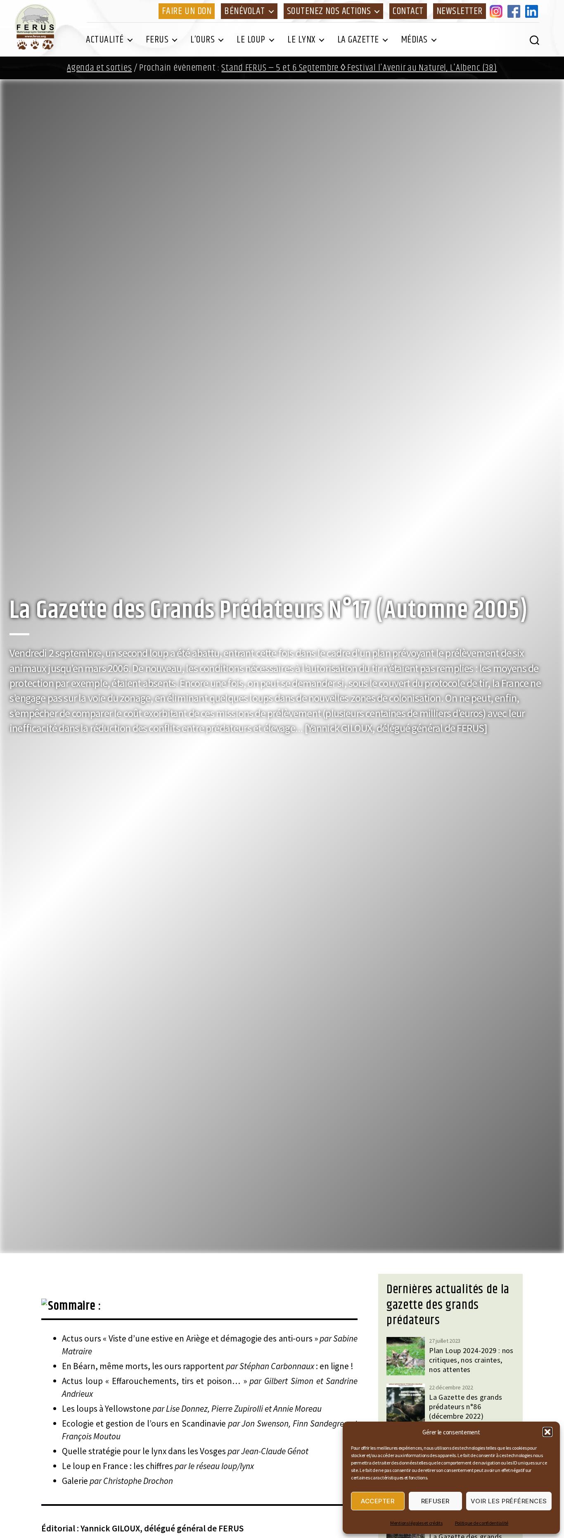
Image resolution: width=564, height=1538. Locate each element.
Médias (414, 39)
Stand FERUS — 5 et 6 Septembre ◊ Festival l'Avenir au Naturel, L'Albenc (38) (359, 68)
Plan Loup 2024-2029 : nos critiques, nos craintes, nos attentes (471, 1360)
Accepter (377, 1501)
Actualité (105, 39)
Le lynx (301, 39)
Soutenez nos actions (329, 11)
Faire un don (186, 11)
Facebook (515, 11)
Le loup (251, 39)
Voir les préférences (509, 1501)
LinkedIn (533, 11)
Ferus (157, 39)
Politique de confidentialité (481, 1523)
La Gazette (358, 39)
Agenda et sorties (99, 68)
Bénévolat (244, 11)
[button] (547, 1432)
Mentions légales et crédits (416, 1523)
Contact (408, 11)
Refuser (435, 1501)
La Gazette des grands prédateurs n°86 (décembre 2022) (465, 1406)
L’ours (202, 39)
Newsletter (459, 11)
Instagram (497, 11)
